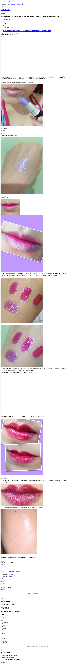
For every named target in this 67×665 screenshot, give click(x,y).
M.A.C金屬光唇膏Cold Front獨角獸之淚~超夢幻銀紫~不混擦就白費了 (27, 31)
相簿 (4, 22)
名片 (4, 25)
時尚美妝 (11, 19)
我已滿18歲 (3, 662)
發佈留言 (2, 589)
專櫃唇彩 (11, 576)
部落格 (4, 23)
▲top (2, 578)
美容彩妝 (11, 574)
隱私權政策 (41, 646)
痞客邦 (10, 571)
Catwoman (3, 564)
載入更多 (2, 581)
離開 (7, 662)
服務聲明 (46, 646)
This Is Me (5, 9)
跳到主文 (3, 13)
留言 (13, 571)
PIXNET (23, 646)
